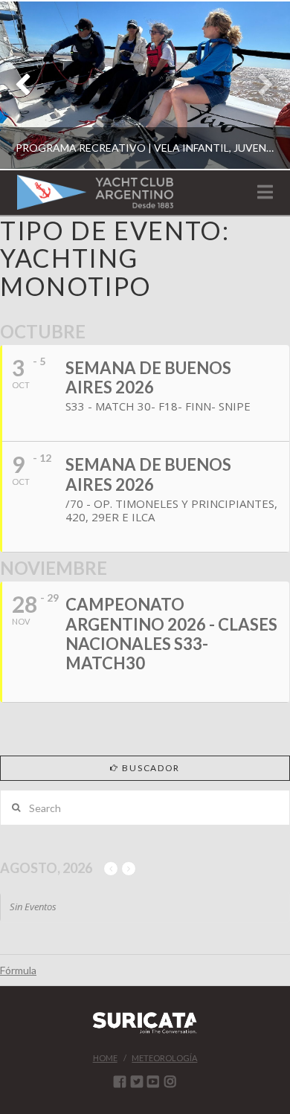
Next (258, 85)
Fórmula (18, 970)
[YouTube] (153, 1081)
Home (105, 1058)
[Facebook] (120, 1081)
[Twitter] (137, 1081)
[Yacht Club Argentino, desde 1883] (95, 192)
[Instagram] (170, 1081)
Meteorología (164, 1058)
